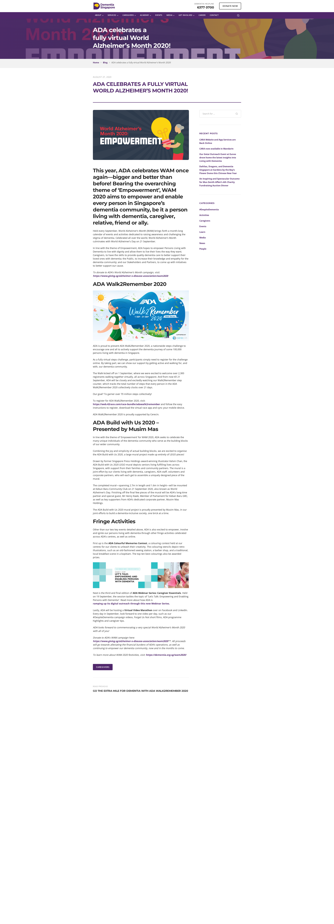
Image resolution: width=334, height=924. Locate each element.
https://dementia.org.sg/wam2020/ (166, 654)
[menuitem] (99, 15)
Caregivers (204, 220)
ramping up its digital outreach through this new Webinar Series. (131, 603)
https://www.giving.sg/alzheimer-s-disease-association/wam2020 (130, 275)
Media (202, 237)
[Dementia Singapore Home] (104, 6)
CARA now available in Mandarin (216, 148)
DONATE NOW (230, 6)
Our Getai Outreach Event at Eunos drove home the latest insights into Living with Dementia (217, 157)
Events (202, 226)
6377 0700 (205, 7)
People (202, 248)
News (202, 243)
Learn (202, 232)
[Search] (238, 15)
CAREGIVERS (102, 667)
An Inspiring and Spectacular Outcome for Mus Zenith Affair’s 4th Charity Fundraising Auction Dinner (219, 182)
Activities (204, 215)
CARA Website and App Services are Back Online (217, 141)
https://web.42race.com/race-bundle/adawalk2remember (126, 404)
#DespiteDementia (209, 209)
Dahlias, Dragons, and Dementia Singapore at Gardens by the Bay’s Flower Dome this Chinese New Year (218, 170)
